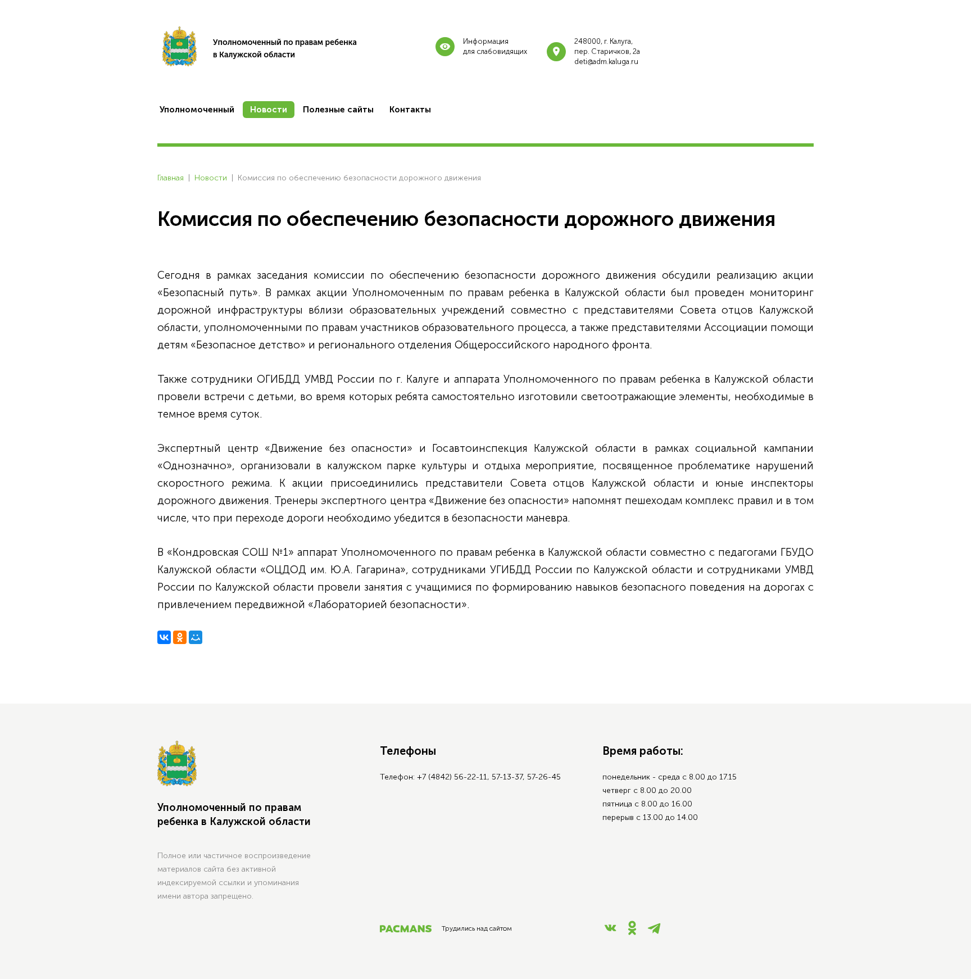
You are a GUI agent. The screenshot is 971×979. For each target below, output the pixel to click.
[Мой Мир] (195, 637)
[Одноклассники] (180, 637)
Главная (170, 178)
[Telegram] (654, 931)
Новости (210, 178)
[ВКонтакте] (164, 637)
